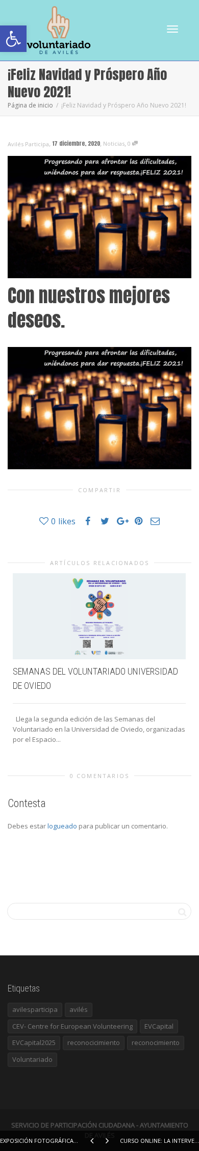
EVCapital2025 (34, 1042)
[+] (99, 616)
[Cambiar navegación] (172, 29)
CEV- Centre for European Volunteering (72, 1026)
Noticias (114, 143)
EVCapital (158, 1026)
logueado (62, 826)
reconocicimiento (93, 1042)
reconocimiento (156, 1042)
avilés (78, 1009)
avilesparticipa (35, 1009)
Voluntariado (32, 1059)
